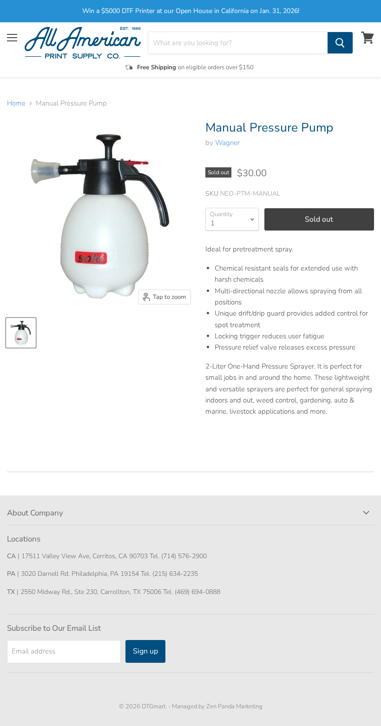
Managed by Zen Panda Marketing (217, 706)
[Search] (340, 42)
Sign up (145, 651)
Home (16, 103)
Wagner (227, 142)
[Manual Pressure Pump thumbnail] (21, 333)
